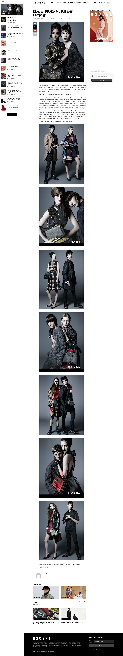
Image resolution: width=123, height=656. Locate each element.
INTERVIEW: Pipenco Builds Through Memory (13, 67)
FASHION (58, 2)
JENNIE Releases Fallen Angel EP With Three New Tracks (15, 34)
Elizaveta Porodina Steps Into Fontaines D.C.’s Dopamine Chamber (14, 60)
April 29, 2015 (36, 18)
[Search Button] (113, 2)
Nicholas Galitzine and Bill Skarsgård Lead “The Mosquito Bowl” (14, 91)
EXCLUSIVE (78, 2)
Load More (12, 114)
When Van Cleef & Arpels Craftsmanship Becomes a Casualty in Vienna (13, 19)
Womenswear (72, 18)
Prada (67, 18)
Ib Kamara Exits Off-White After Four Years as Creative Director (14, 26)
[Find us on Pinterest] (104, 2)
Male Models (57, 18)
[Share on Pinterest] (35, 30)
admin (46, 574)
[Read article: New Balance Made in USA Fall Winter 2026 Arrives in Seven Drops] (46, 614)
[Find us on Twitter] (99, 2)
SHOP (94, 2)
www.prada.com (76, 564)
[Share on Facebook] (35, 23)
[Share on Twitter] (35, 27)
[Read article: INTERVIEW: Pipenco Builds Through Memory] (73, 592)
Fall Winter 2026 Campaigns (40, 618)
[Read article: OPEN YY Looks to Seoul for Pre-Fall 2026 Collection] (46, 592)
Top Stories (45, 567)
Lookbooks (37, 597)
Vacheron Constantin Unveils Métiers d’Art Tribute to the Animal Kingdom (15, 83)
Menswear (63, 18)
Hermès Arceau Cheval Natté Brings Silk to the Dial (14, 41)
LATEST (52, 2)
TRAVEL (84, 2)
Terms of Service (46, 647)
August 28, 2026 (64, 603)
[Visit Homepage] (40, 3)
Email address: (93, 76)
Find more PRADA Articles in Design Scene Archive (59, 94)
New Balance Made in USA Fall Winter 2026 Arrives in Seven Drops (14, 75)
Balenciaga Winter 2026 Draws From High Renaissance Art (14, 106)
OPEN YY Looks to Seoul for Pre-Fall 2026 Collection (14, 51)
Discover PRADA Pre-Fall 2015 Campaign (10, 10)
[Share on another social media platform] (35, 34)
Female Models (50, 18)
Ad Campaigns (43, 18)
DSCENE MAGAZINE (66, 597)
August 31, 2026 (37, 604)
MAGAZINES (70, 2)
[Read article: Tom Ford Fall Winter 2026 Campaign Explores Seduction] (73, 614)
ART (90, 2)
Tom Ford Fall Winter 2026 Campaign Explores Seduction (14, 99)
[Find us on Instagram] (101, 2)
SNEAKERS (64, 2)
